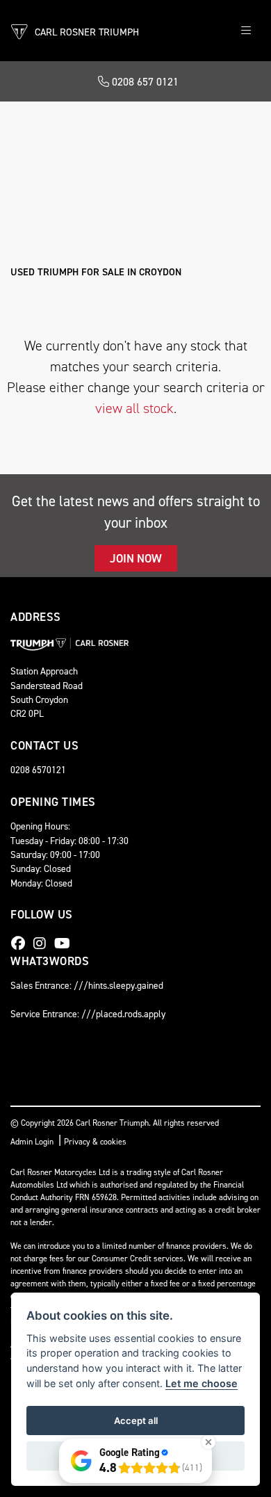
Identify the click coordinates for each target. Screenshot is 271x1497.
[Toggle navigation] (246, 31)
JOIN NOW (136, 558)
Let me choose (201, 1383)
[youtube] (66, 943)
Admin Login (32, 1141)
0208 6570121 (38, 769)
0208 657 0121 (144, 81)
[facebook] (21, 943)
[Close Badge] (208, 1442)
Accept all (136, 1420)
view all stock (134, 408)
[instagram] (43, 943)
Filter (223, 125)
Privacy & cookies (95, 1141)
